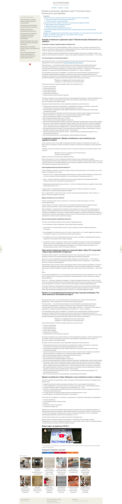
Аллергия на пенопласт (70, 445)
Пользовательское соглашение (55, 499)
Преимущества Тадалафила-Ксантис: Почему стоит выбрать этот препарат (29, 48)
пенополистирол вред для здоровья (73, 63)
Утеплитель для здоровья (79, 445)
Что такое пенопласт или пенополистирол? (57, 21)
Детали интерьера (61, 2)
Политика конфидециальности (52, 500)
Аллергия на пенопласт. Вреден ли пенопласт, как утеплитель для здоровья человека (66, 23)
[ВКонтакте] (48, 453)
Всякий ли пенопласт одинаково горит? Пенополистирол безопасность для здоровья (66, 18)
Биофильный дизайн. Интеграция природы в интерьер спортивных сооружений (29, 42)
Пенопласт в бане (50, 447)
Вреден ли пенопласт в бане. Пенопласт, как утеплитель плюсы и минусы (63, 34)
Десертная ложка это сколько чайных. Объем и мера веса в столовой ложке (28, 21)
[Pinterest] (60, 453)
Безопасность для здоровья (51, 445)
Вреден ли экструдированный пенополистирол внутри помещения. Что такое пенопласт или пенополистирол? (73, 33)
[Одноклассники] (72, 453)
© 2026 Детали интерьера (25, 499)
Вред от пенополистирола (61, 445)
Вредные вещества (87, 445)
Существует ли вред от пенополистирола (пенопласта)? (60, 19)
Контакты (48, 499)
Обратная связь (75, 499)
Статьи (66, 7)
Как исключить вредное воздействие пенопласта (58, 28)
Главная (54, 7)
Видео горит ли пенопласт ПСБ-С (53, 36)
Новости (60, 7)
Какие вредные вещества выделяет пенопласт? (58, 24)
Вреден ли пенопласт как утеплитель (55, 26)
